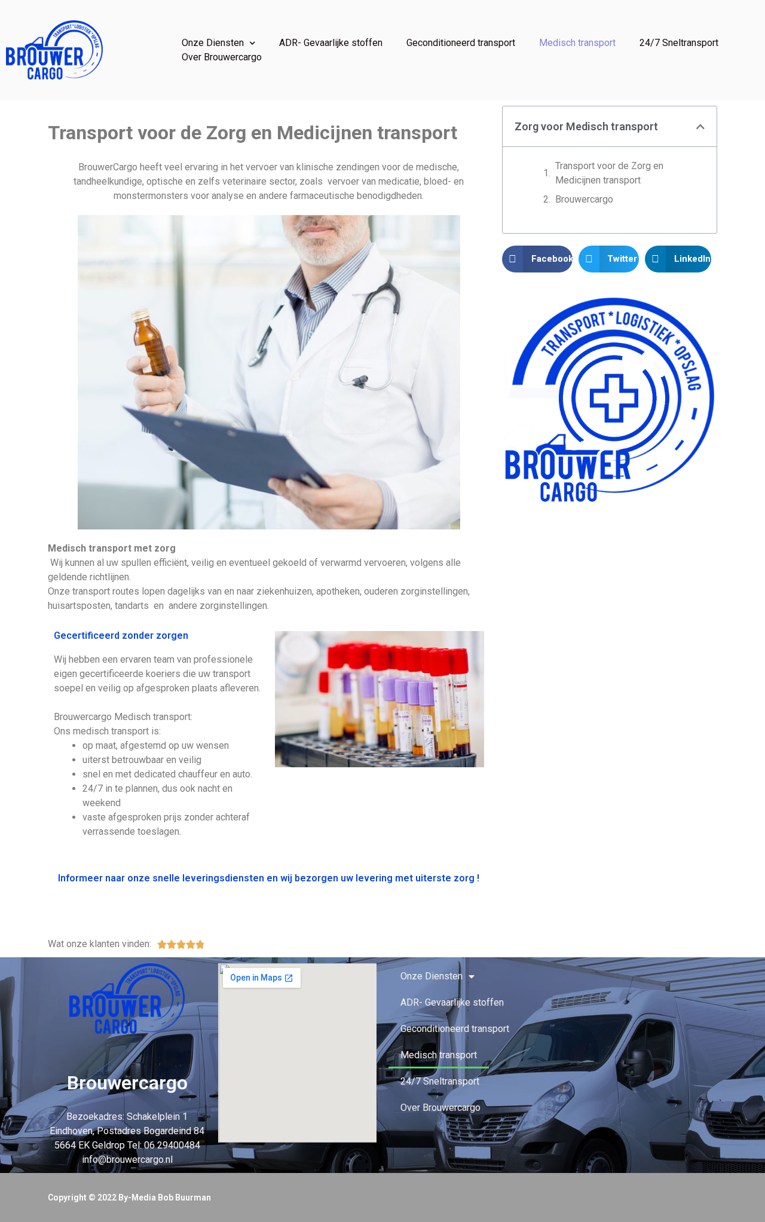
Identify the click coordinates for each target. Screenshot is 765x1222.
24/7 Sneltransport (678, 42)
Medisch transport (577, 42)
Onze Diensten (213, 42)
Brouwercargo (584, 199)
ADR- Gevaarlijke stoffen (330, 42)
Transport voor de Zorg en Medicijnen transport (609, 173)
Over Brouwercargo (222, 57)
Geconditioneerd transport (460, 42)
